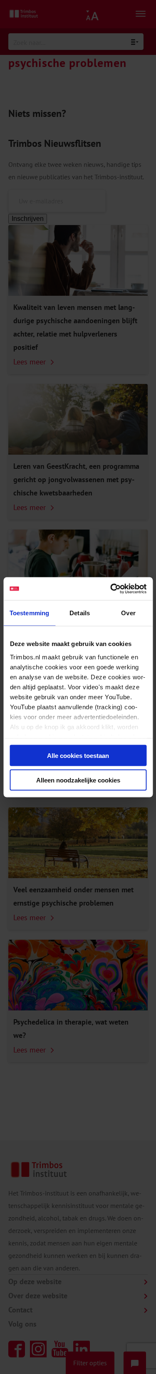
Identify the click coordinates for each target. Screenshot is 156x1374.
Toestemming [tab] (29, 612)
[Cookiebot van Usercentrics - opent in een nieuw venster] (111, 588)
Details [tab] (79, 612)
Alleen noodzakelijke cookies (78, 779)
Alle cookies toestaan (78, 755)
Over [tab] (128, 612)
